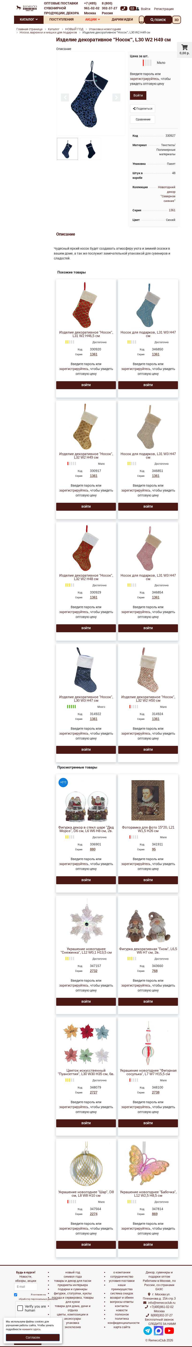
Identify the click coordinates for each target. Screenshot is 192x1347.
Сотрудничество (121, 1276)
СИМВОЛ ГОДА (73, 1276)
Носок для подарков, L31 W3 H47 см (148, 334)
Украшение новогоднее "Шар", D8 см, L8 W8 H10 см (86, 1193)
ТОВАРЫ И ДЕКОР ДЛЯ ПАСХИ (72, 1280)
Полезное (122, 1314)
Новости (122, 1310)
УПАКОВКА (72, 1323)
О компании (121, 1272)
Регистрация (164, 9)
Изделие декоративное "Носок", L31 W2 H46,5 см (86, 334)
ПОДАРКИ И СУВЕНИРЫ (72, 1289)
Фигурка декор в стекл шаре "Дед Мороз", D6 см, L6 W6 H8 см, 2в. (86, 829)
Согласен (33, 1337)
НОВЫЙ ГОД (72, 1272)
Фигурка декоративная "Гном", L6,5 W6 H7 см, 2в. (148, 950)
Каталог (27, 19)
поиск (160, 20)
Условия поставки (122, 1280)
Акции (91, 19)
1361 (172, 210)
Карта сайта (122, 1327)
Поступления (61, 19)
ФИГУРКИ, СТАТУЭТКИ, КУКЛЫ (73, 1293)
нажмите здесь (31, 1329)
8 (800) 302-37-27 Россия (109, 8)
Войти (145, 9)
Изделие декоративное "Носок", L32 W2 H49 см (86, 455)
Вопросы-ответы (121, 1302)
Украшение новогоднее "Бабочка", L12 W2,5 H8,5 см (148, 1193)
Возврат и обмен (122, 1297)
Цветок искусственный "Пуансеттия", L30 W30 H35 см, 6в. (86, 1072)
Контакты (122, 1306)
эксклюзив (73, 1327)
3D (176, 20)
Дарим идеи (122, 19)
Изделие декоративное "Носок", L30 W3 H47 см (86, 698)
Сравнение (142, 119)
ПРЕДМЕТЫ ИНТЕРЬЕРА (73, 1285)
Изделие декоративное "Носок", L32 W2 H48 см (86, 577)
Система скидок (121, 1293)
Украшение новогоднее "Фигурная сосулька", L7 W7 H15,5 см (148, 1072)
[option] (90, 93)
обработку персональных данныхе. (38, 1298)
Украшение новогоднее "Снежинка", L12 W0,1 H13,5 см (86, 950)
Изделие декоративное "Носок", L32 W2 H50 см (148, 698)
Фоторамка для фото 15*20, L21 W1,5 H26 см (148, 829)
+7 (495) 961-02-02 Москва (92, 8)
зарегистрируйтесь (144, 79)
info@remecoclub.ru (161, 1302)
